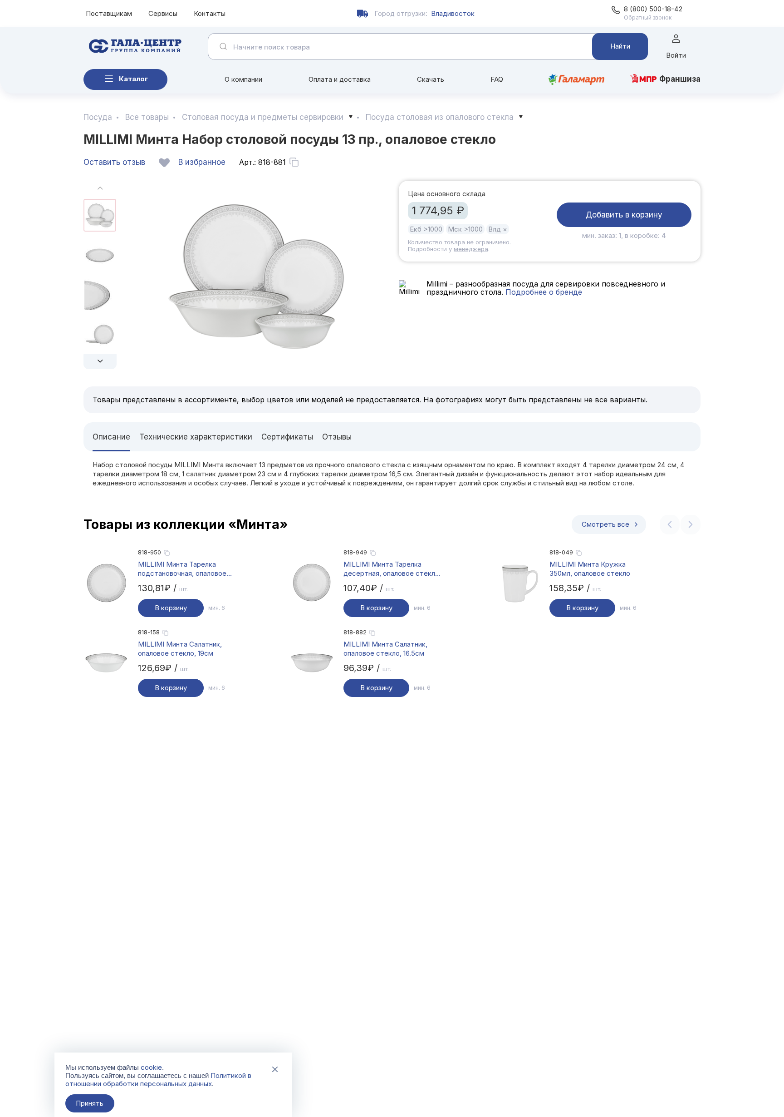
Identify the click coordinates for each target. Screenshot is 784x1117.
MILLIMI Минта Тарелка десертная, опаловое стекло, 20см (392, 569)
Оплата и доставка (340, 79)
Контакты (209, 13)
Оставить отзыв (114, 162)
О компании (243, 79)
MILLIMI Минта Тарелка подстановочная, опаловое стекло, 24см (182, 569)
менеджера (471, 248)
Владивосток (453, 13)
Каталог (133, 78)
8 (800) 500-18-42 (653, 9)
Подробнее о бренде (542, 292)
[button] (100, 361)
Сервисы (162, 13)
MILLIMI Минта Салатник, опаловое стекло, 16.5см (385, 648)
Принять (89, 1103)
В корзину (171, 607)
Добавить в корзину (624, 214)
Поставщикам (109, 13)
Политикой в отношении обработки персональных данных (158, 1079)
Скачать (430, 79)
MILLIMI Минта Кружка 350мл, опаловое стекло (589, 569)
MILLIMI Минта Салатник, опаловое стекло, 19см (180, 648)
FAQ (496, 79)
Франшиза (680, 79)
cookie (151, 1067)
